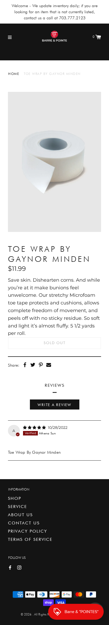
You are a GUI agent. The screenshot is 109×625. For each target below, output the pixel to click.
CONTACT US (24, 522)
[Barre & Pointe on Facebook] (10, 567)
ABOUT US (20, 514)
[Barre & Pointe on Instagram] (19, 567)
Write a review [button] (54, 405)
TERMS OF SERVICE (30, 539)
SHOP (14, 498)
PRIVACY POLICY (27, 531)
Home (13, 74)
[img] (35, 427)
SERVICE (17, 506)
